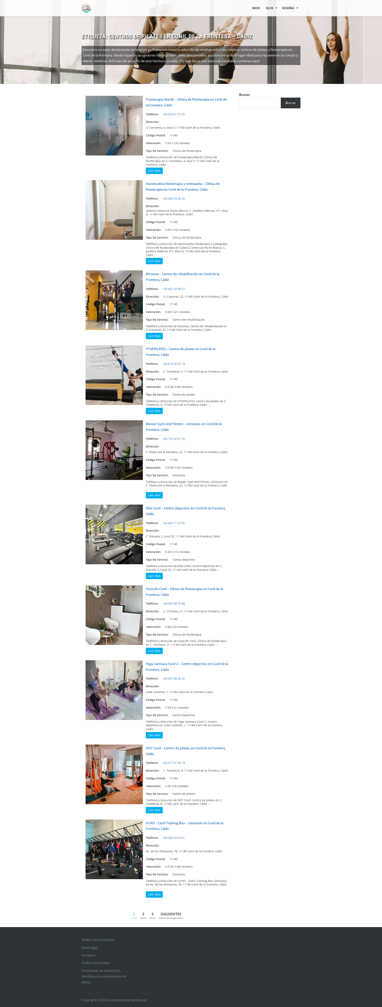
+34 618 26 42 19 (174, 364)
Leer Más (154, 171)
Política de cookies (95, 963)
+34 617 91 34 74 (174, 763)
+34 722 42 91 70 (174, 439)
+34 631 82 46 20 (174, 678)
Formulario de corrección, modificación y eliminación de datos (104, 976)
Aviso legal (89, 947)
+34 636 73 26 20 (174, 198)
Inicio (256, 8)
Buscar (244, 94)
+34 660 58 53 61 (174, 838)
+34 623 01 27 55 (174, 114)
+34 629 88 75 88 (174, 603)
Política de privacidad (98, 940)
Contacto (89, 955)
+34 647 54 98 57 (174, 289)
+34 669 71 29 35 (174, 523)
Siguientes (171, 914)
